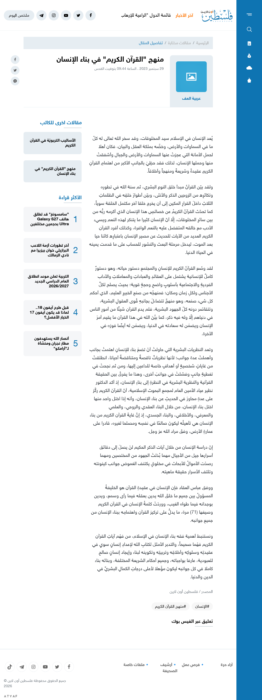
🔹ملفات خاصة (137, 665)
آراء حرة (227, 665)
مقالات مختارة (179, 43)
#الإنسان (202, 606)
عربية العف (191, 98)
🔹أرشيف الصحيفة (168, 668)
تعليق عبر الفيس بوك (192, 621)
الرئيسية (202, 43)
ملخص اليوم (19, 15)
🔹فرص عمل (193, 665)
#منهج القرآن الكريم (170, 606)
